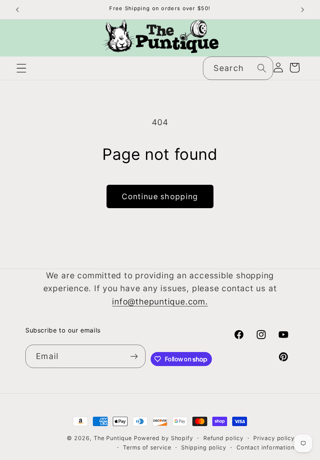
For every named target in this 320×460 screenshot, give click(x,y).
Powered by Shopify (163, 438)
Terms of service (147, 447)
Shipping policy (203, 447)
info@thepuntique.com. (160, 301)
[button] (21, 68)
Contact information (265, 447)
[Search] (262, 68)
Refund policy (223, 438)
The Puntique (113, 438)
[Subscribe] (134, 356)
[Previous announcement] (17, 9)
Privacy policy (274, 438)
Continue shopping (160, 196)
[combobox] (238, 68)
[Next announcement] (302, 9)
